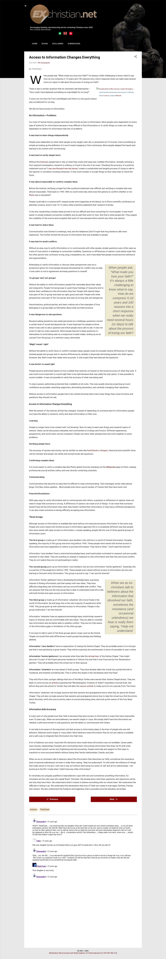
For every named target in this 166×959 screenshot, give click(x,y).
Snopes (104, 450)
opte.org (106, 95)
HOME (34, 44)
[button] (135, 57)
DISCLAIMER (57, 44)
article (55, 683)
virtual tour (93, 656)
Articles (33, 809)
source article (86, 686)
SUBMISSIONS (74, 44)
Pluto (31, 195)
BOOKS (45, 44)
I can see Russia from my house (62, 168)
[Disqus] (83, 847)
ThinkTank (44, 809)
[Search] (140, 6)
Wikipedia (118, 95)
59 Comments (44, 63)
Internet (44, 162)
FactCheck (92, 450)
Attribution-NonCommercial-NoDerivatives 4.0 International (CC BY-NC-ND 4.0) (83, 953)
